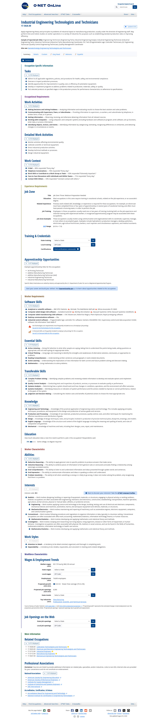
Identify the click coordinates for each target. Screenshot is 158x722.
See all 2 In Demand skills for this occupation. (45, 333)
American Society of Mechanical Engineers (43, 680)
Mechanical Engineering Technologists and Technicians (56, 656)
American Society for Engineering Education (43, 677)
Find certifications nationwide (65, 249)
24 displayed (33, 165)
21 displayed (33, 459)
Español (80, 54)
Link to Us (74, 713)
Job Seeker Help (35, 713)
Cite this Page (82, 713)
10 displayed (33, 375)
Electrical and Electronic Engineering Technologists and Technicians (61, 649)
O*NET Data (65, 14)
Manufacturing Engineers (46, 654)
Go (135, 7)
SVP (44, 226)
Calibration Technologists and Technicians (52, 647)
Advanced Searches (51, 14)
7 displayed (33, 263)
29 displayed (33, 139)
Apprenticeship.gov (66, 288)
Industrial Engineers (44, 651)
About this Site (112, 713)
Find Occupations (35, 14)
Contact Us (45, 713)
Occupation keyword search (126, 4)
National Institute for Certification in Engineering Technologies (50, 696)
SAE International (34, 687)
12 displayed (33, 405)
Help (24, 14)
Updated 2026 (131, 27)
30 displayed (33, 75)
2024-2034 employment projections (70, 606)
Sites (132, 14)
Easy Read (56, 54)
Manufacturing (58, 600)
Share (126, 14)
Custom (44, 54)
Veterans (68, 54)
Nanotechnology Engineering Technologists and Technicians (49, 48)
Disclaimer (126, 713)
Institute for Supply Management (39, 682)
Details (36, 54)
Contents (28, 60)
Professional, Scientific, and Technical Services (69, 602)
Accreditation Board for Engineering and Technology (46, 693)
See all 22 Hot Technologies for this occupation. (46, 328)
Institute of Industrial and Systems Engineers (44, 684)
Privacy (119, 713)
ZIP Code (57, 245)
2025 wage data (50, 606)
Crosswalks (76, 14)
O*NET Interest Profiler (126, 493)
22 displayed (33, 106)
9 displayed (33, 345)
